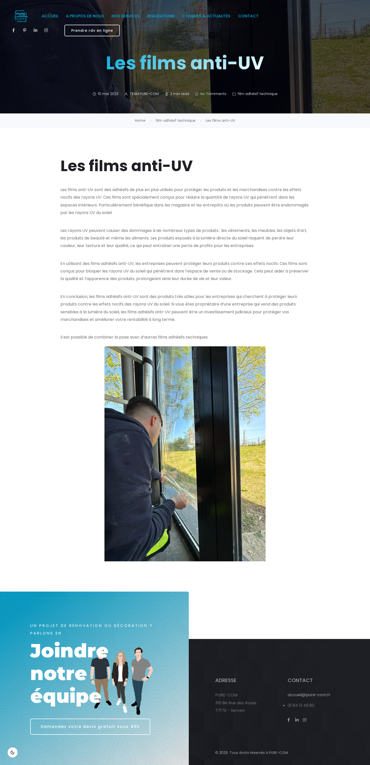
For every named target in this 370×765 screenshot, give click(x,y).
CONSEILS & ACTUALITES (206, 16)
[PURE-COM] (21, 16)
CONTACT (248, 16)
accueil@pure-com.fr (309, 695)
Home (140, 120)
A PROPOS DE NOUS (85, 16)
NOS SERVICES (126, 16)
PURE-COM (278, 752)
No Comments (213, 93)
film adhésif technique (258, 93)
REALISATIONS (161, 16)
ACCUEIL (50, 16)
